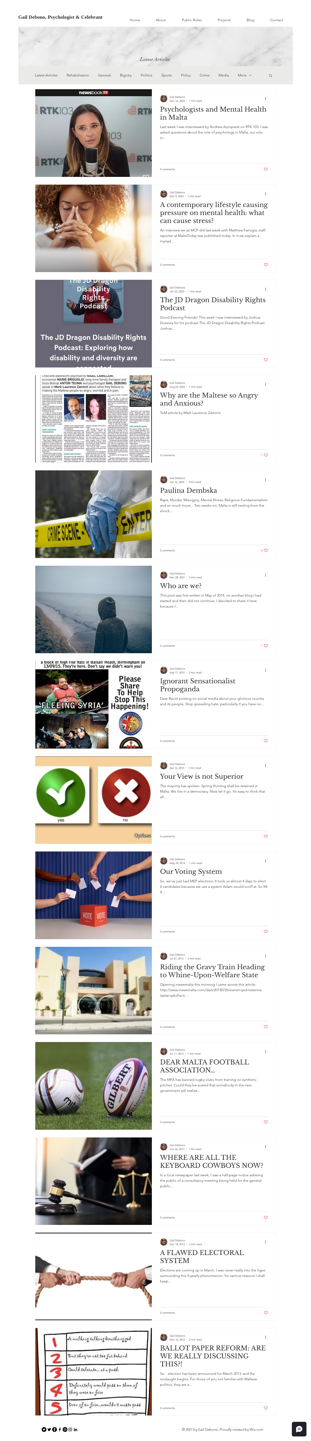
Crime (204, 75)
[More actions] (267, 98)
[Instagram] (65, 1429)
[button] (270, 75)
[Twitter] (44, 1429)
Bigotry (126, 75)
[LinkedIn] (75, 1429)
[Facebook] (54, 1429)
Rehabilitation (78, 75)
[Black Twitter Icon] (49, 1429)
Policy (186, 75)
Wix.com (256, 1429)
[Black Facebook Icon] (59, 1429)
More (242, 75)
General (104, 75)
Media (224, 75)
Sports (166, 75)
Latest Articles (46, 75)
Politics (146, 75)
